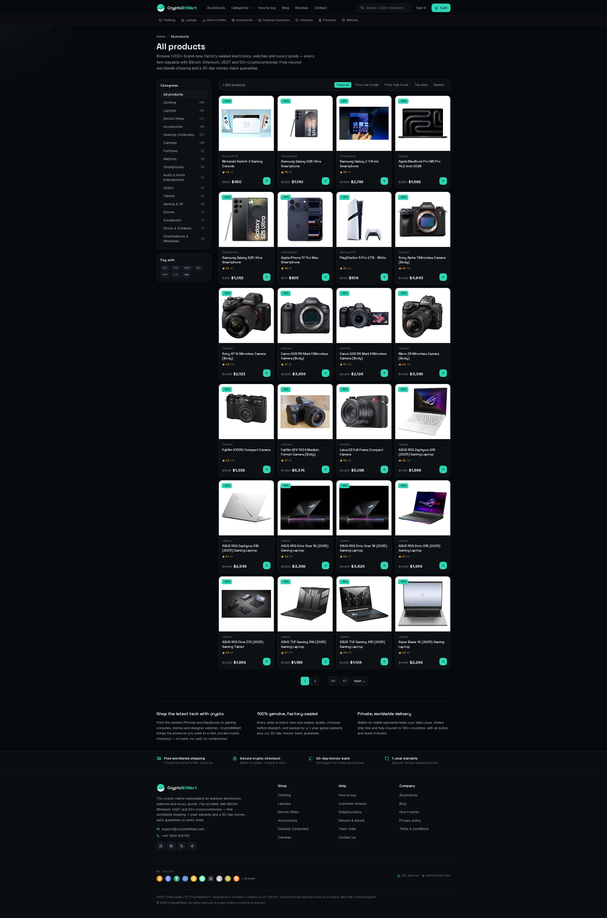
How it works (409, 812)
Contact (320, 8)
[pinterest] (171, 846)
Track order (347, 829)
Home (160, 36)
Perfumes (329, 20)
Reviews (301, 8)
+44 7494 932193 (175, 836)
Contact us (347, 837)
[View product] (267, 181)
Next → (359, 681)
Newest (439, 85)
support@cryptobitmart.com (183, 829)
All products (216, 8)
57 (345, 681)
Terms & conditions (414, 829)
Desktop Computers (276, 20)
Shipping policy (350, 812)
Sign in (421, 8)
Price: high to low (396, 85)
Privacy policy (410, 820)
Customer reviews (353, 804)
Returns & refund (351, 820)
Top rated (421, 85)
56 (333, 681)
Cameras (306, 20)
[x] (181, 846)
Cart (443, 8)
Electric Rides (216, 20)
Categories (239, 8)
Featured (343, 85)
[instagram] (160, 846)
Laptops (191, 20)
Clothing (169, 20)
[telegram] (192, 846)
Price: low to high (367, 85)
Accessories (244, 20)
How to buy (267, 8)
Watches (352, 20)
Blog (285, 8)
